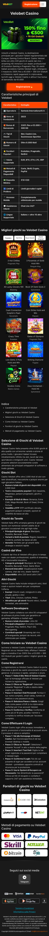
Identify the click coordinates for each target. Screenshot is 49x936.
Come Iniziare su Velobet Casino (19, 421)
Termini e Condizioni (24, 909)
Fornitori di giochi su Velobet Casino (21, 426)
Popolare (8, 238)
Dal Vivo (19, 238)
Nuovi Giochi (30, 238)
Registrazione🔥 (24, 87)
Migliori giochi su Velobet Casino (20, 412)
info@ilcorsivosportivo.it (39, 932)
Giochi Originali (41, 238)
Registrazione (31, 4)
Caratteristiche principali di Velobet (21, 408)
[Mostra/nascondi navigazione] (42, 4)
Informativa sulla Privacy (24, 913)
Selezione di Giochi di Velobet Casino (22, 417)
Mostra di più (9, 433)
